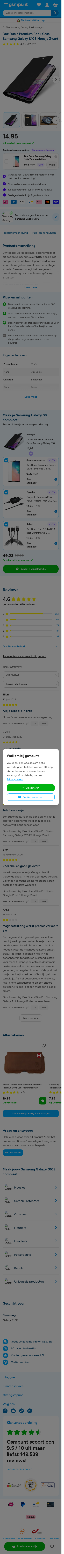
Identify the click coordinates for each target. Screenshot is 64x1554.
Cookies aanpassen (32, 797)
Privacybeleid (15, 779)
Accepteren (32, 787)
